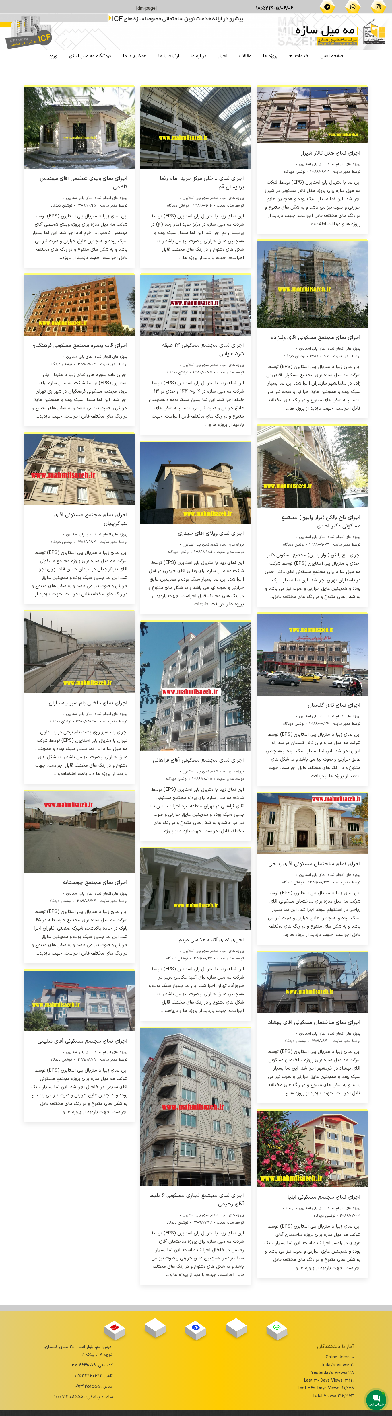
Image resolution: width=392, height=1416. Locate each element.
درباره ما (198, 55)
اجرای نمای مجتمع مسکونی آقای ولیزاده (315, 338)
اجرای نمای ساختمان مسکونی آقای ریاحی (314, 864)
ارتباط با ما (168, 55)
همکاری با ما (135, 55)
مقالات (245, 55)
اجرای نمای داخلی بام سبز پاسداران (88, 703)
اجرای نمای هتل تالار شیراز (330, 153)
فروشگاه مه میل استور (90, 55)
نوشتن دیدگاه (61, 206)
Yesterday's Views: (329, 1373)
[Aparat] (236, 1325)
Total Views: (324, 1396)
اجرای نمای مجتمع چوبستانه (95, 883)
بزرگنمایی (87, 127)
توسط (113, 206)
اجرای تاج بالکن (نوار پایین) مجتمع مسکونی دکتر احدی (321, 521)
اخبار (222, 55)
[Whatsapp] (353, 7)
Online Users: (339, 1357)
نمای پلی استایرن (79, 198)
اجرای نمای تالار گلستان (334, 705)
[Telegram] (327, 7)
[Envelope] (114, 1327)
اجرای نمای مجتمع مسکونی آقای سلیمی (82, 1041)
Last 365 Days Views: (320, 1388)
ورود (53, 55)
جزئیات (71, 127)
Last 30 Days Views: (324, 1380)
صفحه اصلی (331, 55)
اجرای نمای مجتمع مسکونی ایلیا (324, 1197)
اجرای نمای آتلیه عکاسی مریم (211, 940)
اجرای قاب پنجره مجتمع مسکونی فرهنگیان (79, 346)
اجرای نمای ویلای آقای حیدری (211, 533)
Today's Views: (335, 1365)
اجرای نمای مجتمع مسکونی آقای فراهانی (198, 760)
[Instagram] (378, 7)
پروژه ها (270, 55)
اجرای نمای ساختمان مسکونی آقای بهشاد (314, 1022)
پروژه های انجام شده (111, 198)
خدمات (302, 55)
